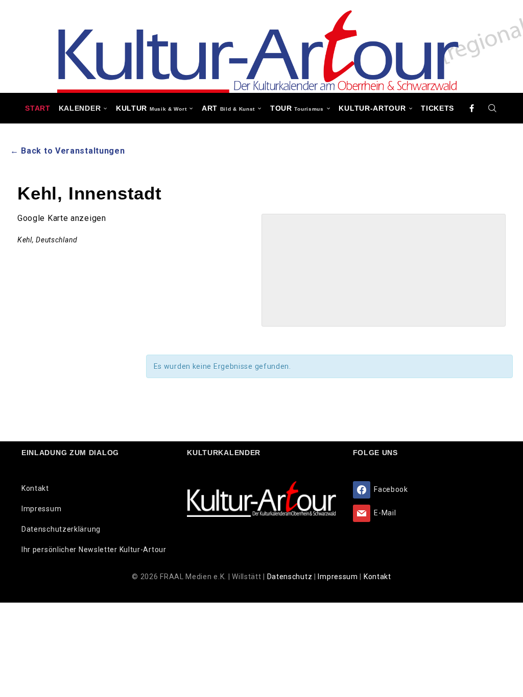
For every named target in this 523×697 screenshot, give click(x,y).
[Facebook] (471, 108)
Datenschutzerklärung (61, 529)
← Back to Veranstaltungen (67, 151)
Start (38, 108)
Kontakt (35, 488)
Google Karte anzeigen (61, 218)
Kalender (80, 108)
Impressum (41, 509)
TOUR (297, 108)
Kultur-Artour (372, 108)
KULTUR (151, 108)
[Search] (493, 108)
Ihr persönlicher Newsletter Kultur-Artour (94, 549)
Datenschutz (290, 576)
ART (228, 108)
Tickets (437, 108)
